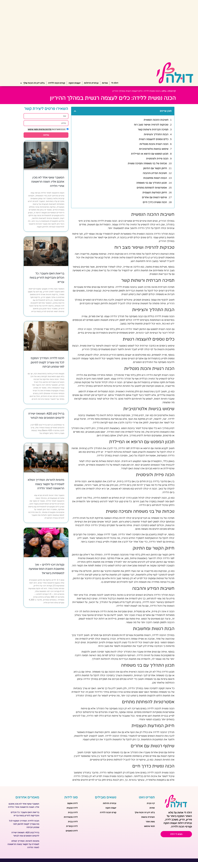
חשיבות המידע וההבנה (155, 173)
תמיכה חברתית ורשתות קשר (153, 129)
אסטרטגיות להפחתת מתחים (152, 187)
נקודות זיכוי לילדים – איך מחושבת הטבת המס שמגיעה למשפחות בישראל (46, 569)
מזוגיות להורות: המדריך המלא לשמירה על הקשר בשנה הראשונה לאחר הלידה (46, 484)
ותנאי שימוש (33, 129)
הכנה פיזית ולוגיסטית (157, 158)
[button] (75, 111)
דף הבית (172, 91)
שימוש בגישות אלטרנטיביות (153, 148)
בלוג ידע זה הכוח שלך (34, 83)
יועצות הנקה (75, 83)
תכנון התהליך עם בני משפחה (151, 182)
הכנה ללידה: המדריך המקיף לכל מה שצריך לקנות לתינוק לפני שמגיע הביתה (47, 362)
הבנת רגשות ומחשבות (155, 177)
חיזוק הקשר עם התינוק (155, 168)
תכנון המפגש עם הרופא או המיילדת (149, 153)
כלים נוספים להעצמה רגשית (153, 139)
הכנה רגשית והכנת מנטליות (154, 144)
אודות (105, 83)
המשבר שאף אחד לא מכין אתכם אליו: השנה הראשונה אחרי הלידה (47, 182)
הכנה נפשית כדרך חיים (155, 202)
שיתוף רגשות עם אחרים (154, 197)
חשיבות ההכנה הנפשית (156, 119)
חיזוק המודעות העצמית (155, 192)
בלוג (164, 91)
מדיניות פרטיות (44, 129)
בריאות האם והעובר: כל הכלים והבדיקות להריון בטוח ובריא (47, 278)
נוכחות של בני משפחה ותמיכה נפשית (147, 163)
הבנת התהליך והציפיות (156, 134)
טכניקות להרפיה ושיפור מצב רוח (151, 124)
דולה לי (114, 83)
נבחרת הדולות (91, 83)
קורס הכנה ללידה (56, 83)
